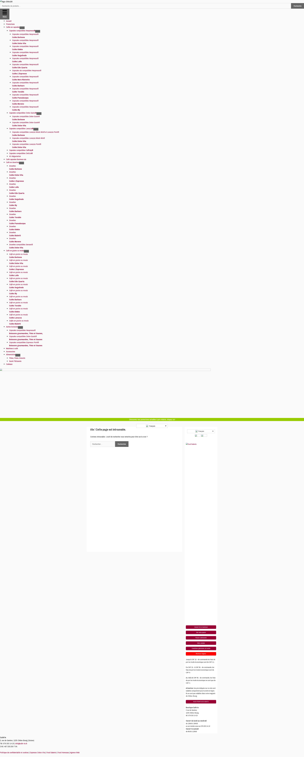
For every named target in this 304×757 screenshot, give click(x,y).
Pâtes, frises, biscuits (17, 358)
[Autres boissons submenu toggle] (20, 327)
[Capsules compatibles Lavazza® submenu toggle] (35, 129)
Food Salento (51, 752)
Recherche (298, 6)
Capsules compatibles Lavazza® (21, 128)
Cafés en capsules (13, 27)
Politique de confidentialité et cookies (14, 752)
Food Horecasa (63, 752)
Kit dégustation (15, 156)
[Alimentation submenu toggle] (17, 355)
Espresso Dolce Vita (37, 752)
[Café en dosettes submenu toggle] (21, 163)
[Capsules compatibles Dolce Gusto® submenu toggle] (38, 113)
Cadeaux (9, 364)
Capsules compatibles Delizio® (21, 153)
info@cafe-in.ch (21, 743)
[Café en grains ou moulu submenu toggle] (26, 251)
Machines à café (12, 348)
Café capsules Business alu (16, 159)
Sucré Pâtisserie (15, 361)
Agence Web (75, 752)
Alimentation (10, 354)
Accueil (8, 21)
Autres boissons (12, 326)
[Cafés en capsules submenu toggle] (22, 27)
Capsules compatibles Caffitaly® (21, 150)
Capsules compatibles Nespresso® (22, 30)
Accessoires (10, 351)
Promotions (10, 24)
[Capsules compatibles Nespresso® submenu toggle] (37, 31)
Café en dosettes (12, 162)
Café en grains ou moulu (15, 250)
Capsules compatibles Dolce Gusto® (22, 112)
